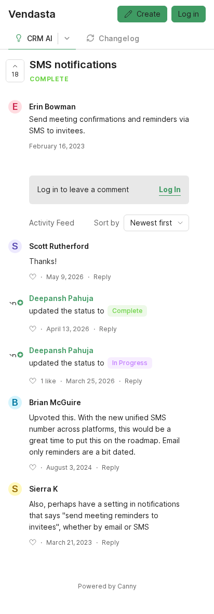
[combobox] (156, 223)
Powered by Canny (107, 586)
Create (148, 13)
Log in (188, 13)
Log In (170, 189)
